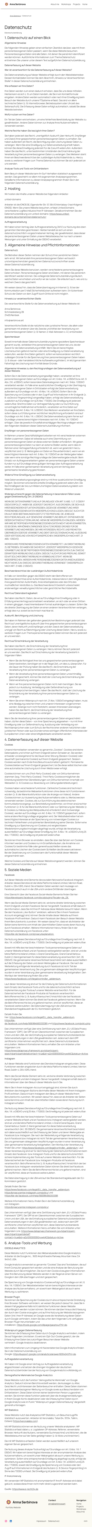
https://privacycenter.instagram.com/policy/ (27, 1192)
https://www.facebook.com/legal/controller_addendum (50, 1147)
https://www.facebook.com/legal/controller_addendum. (33, 978)
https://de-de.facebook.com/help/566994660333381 (26, 1022)
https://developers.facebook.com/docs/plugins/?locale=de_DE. (37, 897)
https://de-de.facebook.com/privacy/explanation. (29, 934)
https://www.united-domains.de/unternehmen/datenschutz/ (37, 215)
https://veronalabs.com (25, 1421)
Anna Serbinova (17, 4)
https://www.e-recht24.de (25, 1489)
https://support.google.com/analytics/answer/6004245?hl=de (44, 1354)
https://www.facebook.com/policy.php (71, 1023)
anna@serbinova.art (56, 1503)
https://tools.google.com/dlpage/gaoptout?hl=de (42, 1324)
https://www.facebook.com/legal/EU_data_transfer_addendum (42, 1017)
